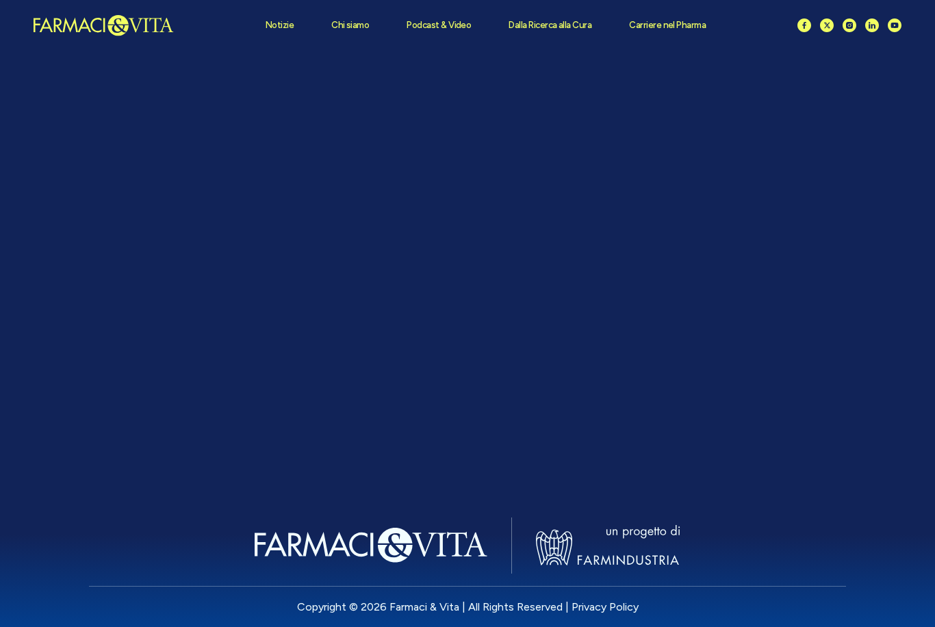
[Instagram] (849, 25)
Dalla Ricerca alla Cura (550, 24)
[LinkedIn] (872, 25)
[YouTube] (894, 25)
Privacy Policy (605, 606)
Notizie (280, 24)
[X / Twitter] (827, 25)
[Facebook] (804, 25)
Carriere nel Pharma (667, 24)
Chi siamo (350, 24)
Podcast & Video (439, 24)
